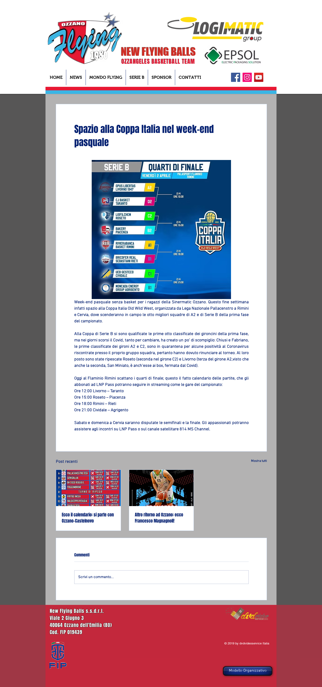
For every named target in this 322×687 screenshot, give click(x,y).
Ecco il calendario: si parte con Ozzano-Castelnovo (88, 518)
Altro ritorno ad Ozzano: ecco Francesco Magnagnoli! (159, 518)
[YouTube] (258, 77)
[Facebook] (235, 77)
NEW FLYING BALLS (158, 51)
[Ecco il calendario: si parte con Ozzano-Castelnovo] (88, 488)
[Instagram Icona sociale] (247, 77)
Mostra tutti (259, 461)
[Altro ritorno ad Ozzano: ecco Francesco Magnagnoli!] (161, 488)
